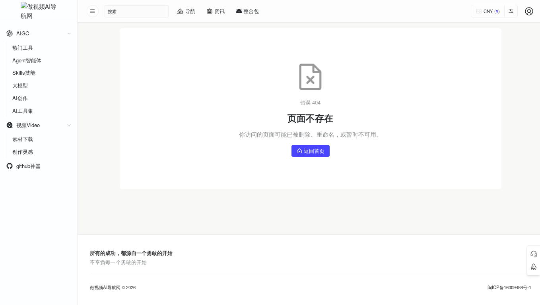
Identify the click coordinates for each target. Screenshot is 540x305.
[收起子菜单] (69, 33)
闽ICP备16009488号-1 (509, 287)
